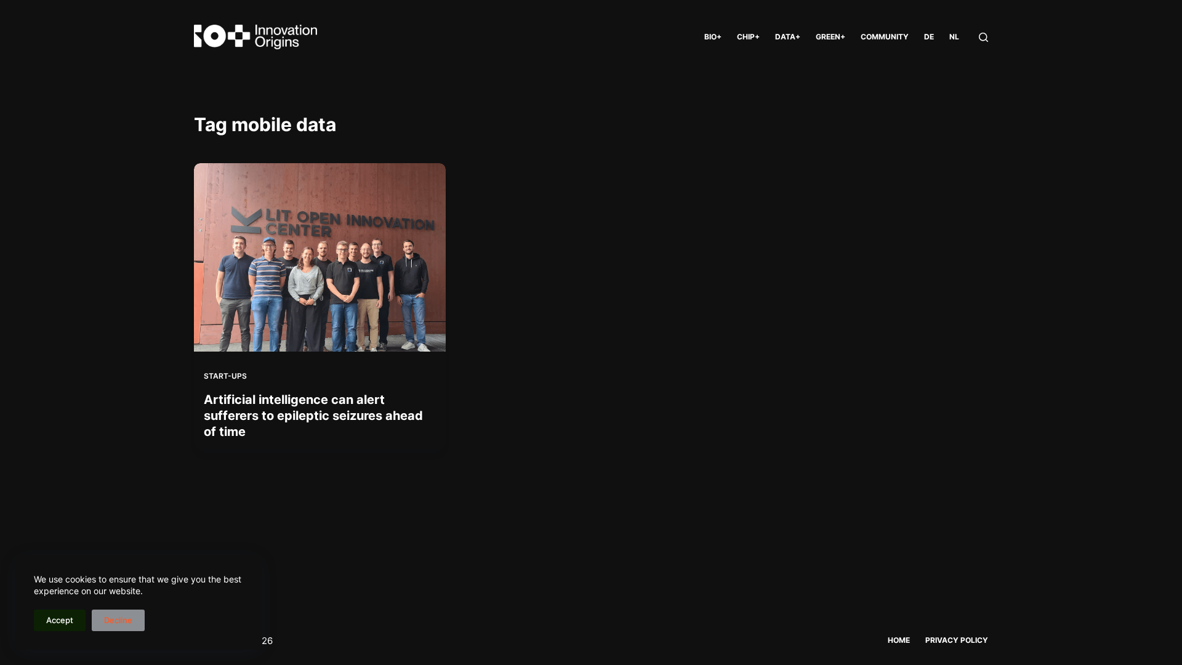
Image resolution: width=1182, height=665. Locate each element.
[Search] (983, 37)
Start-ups (225, 376)
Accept (59, 620)
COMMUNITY (885, 36)
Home (899, 640)
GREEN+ (830, 36)
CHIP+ (748, 36)
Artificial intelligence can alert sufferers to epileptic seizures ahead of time (313, 415)
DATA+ (787, 36)
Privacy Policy (956, 640)
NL (954, 36)
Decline (118, 620)
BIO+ (713, 36)
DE (929, 36)
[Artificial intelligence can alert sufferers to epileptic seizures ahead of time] (320, 257)
